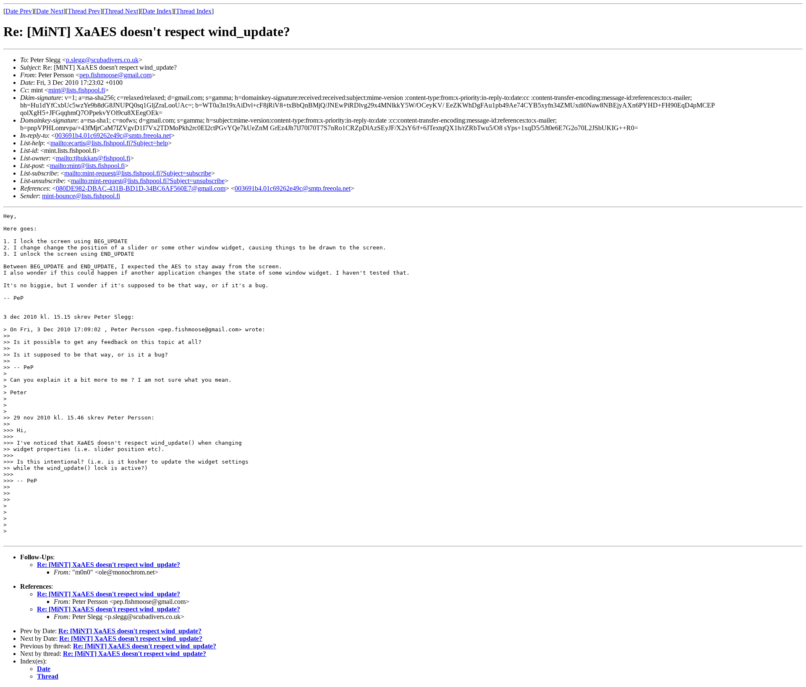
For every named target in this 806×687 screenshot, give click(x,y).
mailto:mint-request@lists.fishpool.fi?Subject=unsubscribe (148, 180)
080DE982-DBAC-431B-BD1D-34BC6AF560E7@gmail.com (140, 188)
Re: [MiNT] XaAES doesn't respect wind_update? (108, 564)
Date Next (49, 11)
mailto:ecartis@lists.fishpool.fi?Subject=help (109, 143)
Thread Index (194, 11)
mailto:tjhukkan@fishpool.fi (93, 158)
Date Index (157, 11)
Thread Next (121, 11)
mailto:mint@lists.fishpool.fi (87, 165)
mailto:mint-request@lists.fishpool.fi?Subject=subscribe (137, 173)
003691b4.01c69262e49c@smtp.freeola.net (113, 135)
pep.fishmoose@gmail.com (115, 75)
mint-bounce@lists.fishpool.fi (81, 195)
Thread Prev (84, 11)
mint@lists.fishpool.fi (76, 90)
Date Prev (18, 11)
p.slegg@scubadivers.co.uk (102, 59)
